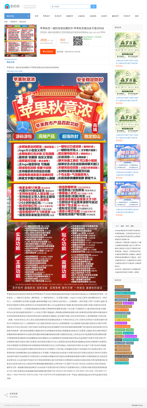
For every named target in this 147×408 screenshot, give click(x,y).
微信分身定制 (128, 333)
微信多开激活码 (121, 323)
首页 (36, 16)
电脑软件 (69, 16)
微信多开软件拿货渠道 (123, 306)
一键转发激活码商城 (122, 350)
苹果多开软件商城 (121, 360)
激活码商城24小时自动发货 (125, 293)
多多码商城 (14, 397)
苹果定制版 (132, 300)
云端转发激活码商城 (122, 346)
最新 (122, 226)
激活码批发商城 (130, 336)
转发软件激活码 (121, 316)
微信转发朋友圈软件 (122, 313)
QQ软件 (104, 16)
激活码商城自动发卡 (122, 290)
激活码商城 (119, 286)
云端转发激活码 (121, 300)
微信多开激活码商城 (122, 326)
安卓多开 (58, 16)
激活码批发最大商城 (130, 340)
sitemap (140, 405)
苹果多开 (46, 16)
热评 (127, 226)
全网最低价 (119, 336)
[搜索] (93, 7)
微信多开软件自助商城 (123, 353)
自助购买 (130, 343)
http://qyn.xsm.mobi (14, 71)
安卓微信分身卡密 (121, 310)
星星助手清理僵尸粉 (122, 239)
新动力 (117, 266)
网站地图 (134, 405)
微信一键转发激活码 (122, 320)
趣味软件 (115, 16)
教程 (137, 16)
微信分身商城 (120, 343)
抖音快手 (127, 16)
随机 (132, 226)
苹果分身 (118, 333)
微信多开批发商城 (121, 363)
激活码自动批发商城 (122, 296)
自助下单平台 (120, 330)
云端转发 (81, 16)
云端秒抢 (92, 16)
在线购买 (49, 51)
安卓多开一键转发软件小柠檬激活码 (128, 269)
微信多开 (118, 340)
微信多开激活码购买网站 (124, 356)
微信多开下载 (128, 303)
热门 (117, 226)
